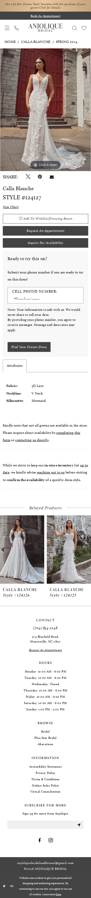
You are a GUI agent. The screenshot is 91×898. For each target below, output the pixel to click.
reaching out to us (51, 472)
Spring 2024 (66, 42)
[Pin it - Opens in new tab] (40, 176)
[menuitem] (7, 27)
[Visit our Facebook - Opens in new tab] (39, 840)
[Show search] (74, 27)
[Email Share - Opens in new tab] (52, 177)
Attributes (14, 365)
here (58, 894)
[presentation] (22, 549)
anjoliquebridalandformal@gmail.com (45, 862)
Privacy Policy (45, 773)
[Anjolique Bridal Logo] (45, 27)
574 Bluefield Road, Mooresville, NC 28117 (45, 639)
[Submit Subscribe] (79, 825)
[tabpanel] (45, 109)
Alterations (45, 744)
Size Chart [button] (11, 207)
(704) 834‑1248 (45, 628)
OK (12, 886)
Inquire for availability (45, 243)
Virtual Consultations (45, 791)
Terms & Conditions (45, 779)
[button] (7, 27)
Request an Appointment (45, 231)
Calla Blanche (36, 42)
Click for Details (49, 8)
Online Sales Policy (45, 785)
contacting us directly (32, 440)
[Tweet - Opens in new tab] (28, 176)
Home (10, 42)
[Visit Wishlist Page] (83, 27)
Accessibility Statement (45, 766)
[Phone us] (16, 27)
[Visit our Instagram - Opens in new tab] (50, 840)
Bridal (45, 731)
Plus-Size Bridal (45, 738)
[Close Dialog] (4, 886)
